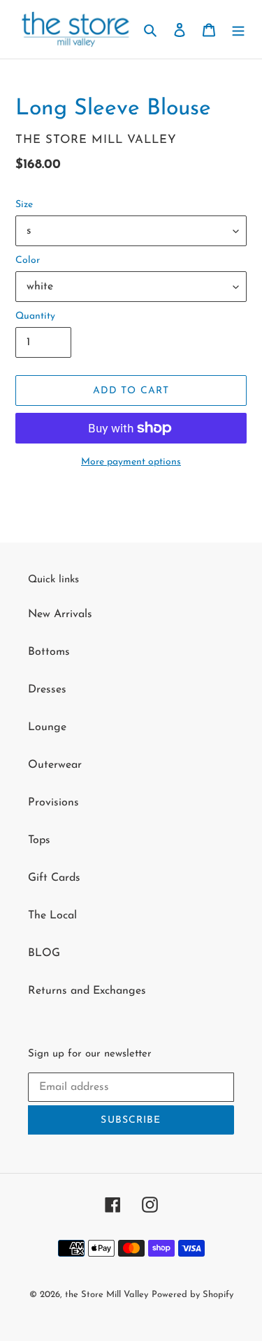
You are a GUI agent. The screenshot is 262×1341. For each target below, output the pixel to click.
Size (24, 204)
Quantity (35, 316)
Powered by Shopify (192, 1294)
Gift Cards (54, 878)
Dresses (47, 689)
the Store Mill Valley (106, 1294)
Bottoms (49, 652)
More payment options (131, 462)
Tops (39, 840)
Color (27, 260)
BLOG (44, 953)
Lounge (47, 727)
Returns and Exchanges (87, 991)
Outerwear (55, 765)
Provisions (53, 802)
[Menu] (238, 29)
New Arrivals (60, 614)
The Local (52, 915)
